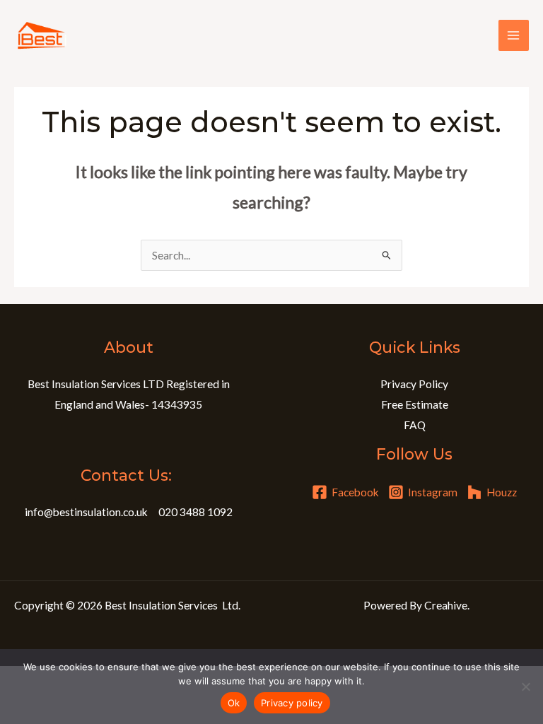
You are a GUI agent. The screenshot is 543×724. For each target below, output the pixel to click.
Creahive (445, 605)
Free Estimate (414, 404)
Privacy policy (292, 702)
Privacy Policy (414, 384)
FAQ (415, 425)
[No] (525, 686)
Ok (234, 702)
